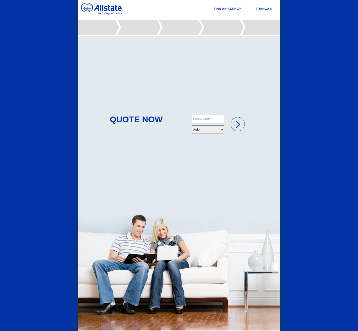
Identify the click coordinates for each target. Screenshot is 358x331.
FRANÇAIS (264, 9)
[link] (237, 124)
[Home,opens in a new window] (102, 9)
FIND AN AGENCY (227, 9)
